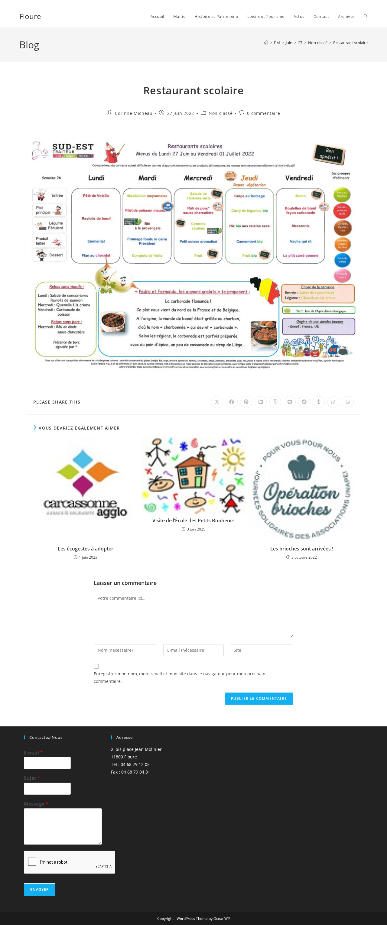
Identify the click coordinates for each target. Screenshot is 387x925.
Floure (30, 16)
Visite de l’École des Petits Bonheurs (193, 520)
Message (36, 804)
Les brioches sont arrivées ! (301, 548)
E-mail (33, 753)
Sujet (32, 778)
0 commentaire (263, 113)
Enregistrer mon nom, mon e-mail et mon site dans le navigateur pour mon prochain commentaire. (179, 677)
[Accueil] (266, 42)
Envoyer (39, 889)
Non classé (221, 113)
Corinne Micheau (133, 113)
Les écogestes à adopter (85, 548)
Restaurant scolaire (350, 42)
